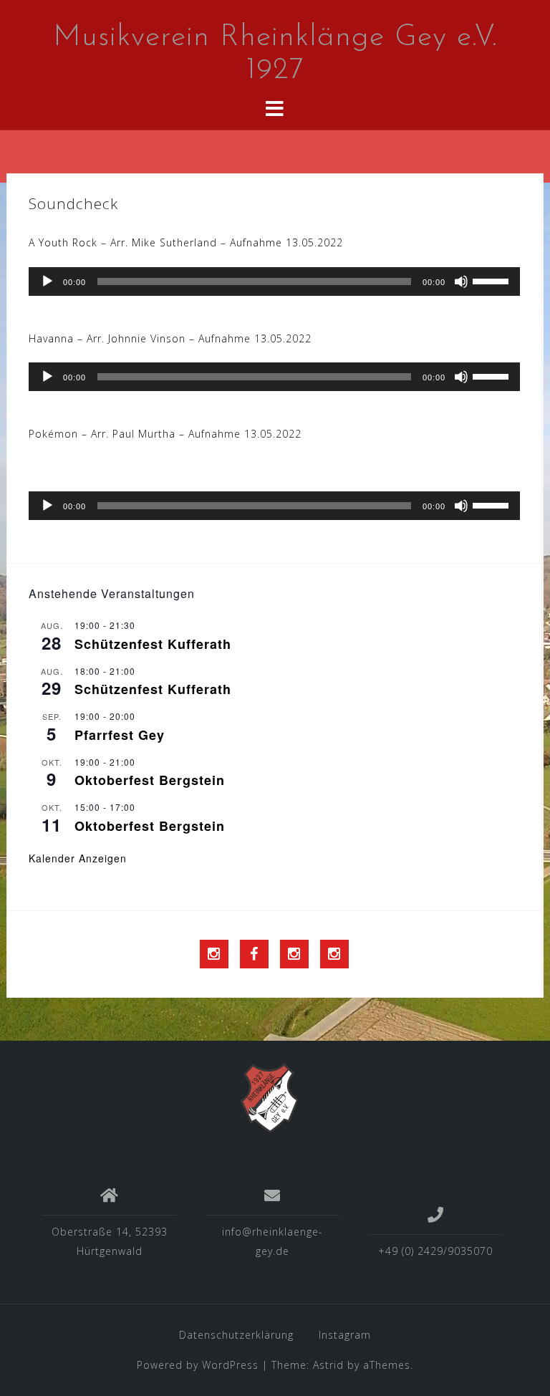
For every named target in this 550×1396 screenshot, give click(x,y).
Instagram (345, 1335)
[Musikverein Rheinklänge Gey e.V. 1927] (269, 1097)
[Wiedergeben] (47, 281)
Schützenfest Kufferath (152, 644)
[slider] (493, 280)
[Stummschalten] (461, 281)
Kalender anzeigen (78, 858)
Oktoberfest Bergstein (149, 780)
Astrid (328, 1365)
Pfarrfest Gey (119, 735)
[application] (274, 281)
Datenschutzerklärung (236, 1335)
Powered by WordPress (198, 1365)
